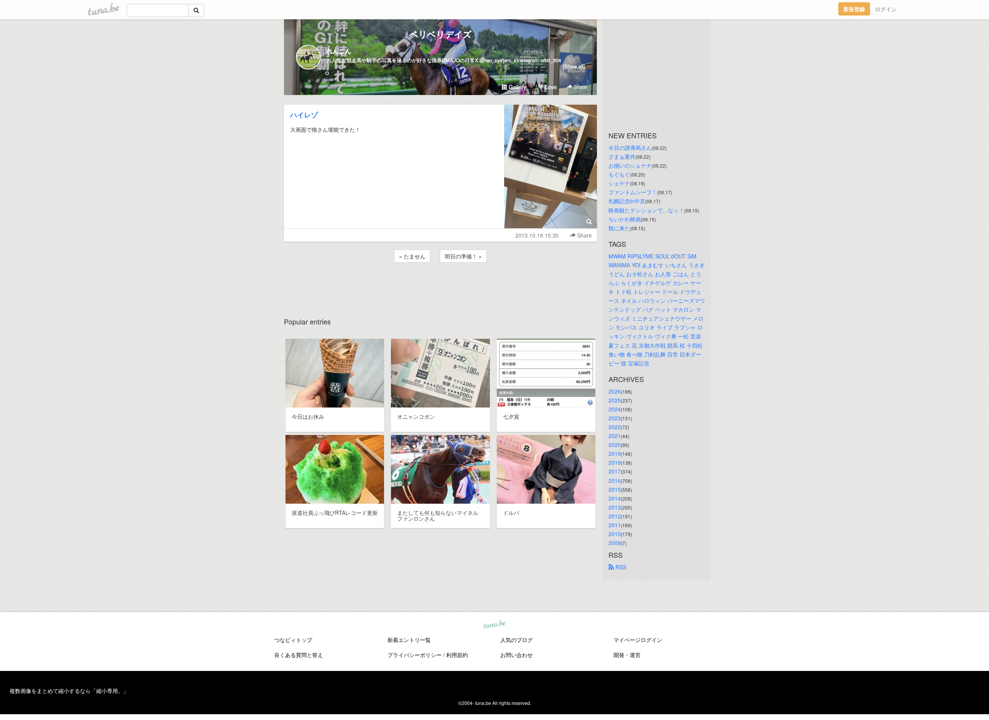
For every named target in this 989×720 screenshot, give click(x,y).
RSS (620, 567)
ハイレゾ (304, 115)
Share (579, 86)
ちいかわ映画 (624, 219)
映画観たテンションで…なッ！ (646, 210)
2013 (614, 507)
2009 (614, 543)
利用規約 (457, 655)
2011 (614, 525)
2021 (614, 436)
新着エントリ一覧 (409, 640)
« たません (412, 256)
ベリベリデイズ (441, 34)
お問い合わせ (516, 655)
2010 (614, 534)
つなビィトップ (293, 640)
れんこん (338, 50)
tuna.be (494, 625)
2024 (614, 409)
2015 (614, 489)
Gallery (516, 87)
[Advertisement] (440, 285)
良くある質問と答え (298, 655)
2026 (614, 391)
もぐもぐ (619, 174)
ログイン (886, 9)
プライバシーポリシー (414, 655)
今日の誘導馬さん (630, 147)
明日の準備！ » (463, 256)
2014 (614, 498)
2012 (614, 516)
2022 (614, 427)
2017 (614, 471)
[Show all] (574, 66)
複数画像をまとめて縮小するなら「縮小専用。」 (69, 691)
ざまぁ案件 (622, 156)
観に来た (619, 228)
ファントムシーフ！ (632, 192)
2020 (614, 444)
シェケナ (619, 183)
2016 (614, 480)
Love (550, 87)
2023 (614, 418)
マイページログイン (637, 640)
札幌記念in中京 (626, 201)
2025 (614, 400)
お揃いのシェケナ (630, 165)
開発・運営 (627, 655)
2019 (614, 453)
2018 (614, 462)
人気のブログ (516, 640)
